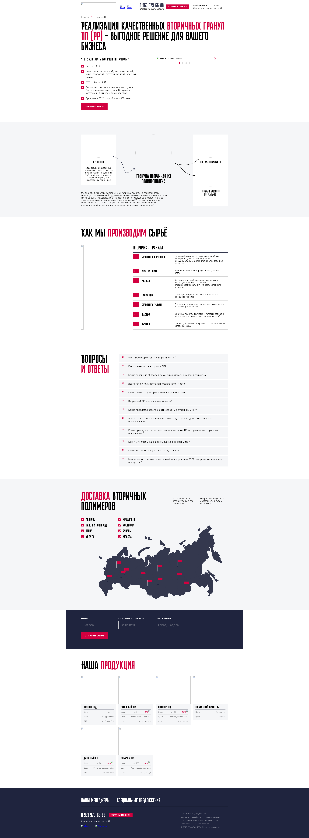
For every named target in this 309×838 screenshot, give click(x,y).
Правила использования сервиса (195, 824)
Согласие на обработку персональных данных (200, 817)
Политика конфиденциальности (194, 813)
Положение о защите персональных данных (200, 820)
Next (215, 58)
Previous (153, 58)
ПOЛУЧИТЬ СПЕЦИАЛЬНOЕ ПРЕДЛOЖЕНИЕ (154, 436)
